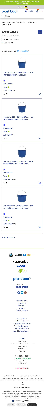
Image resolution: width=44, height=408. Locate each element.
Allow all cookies (32, 404)
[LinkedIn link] (22, 292)
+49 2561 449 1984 (23, 356)
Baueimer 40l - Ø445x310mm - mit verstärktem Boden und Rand (18, 207)
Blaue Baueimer (9, 42)
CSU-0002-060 (7, 84)
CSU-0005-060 (7, 173)
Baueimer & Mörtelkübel (27, 22)
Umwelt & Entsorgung (21, 326)
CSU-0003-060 (7, 128)
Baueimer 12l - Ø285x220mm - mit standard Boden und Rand (18, 73)
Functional (17, 400)
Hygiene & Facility (21, 328)
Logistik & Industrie (13, 22)
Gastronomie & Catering (21, 323)
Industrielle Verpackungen (21, 331)
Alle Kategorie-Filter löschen (10, 35)
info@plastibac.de (22, 361)
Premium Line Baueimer (11, 39)
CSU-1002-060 (7, 217)
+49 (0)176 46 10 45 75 (23, 358)
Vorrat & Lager (21, 318)
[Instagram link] (25, 292)
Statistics (27, 400)
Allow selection (21, 404)
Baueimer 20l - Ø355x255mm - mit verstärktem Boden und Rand (18, 162)
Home (3, 22)
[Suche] (2, 16)
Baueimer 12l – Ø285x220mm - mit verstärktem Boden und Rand (18, 118)
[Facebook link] (19, 292)
